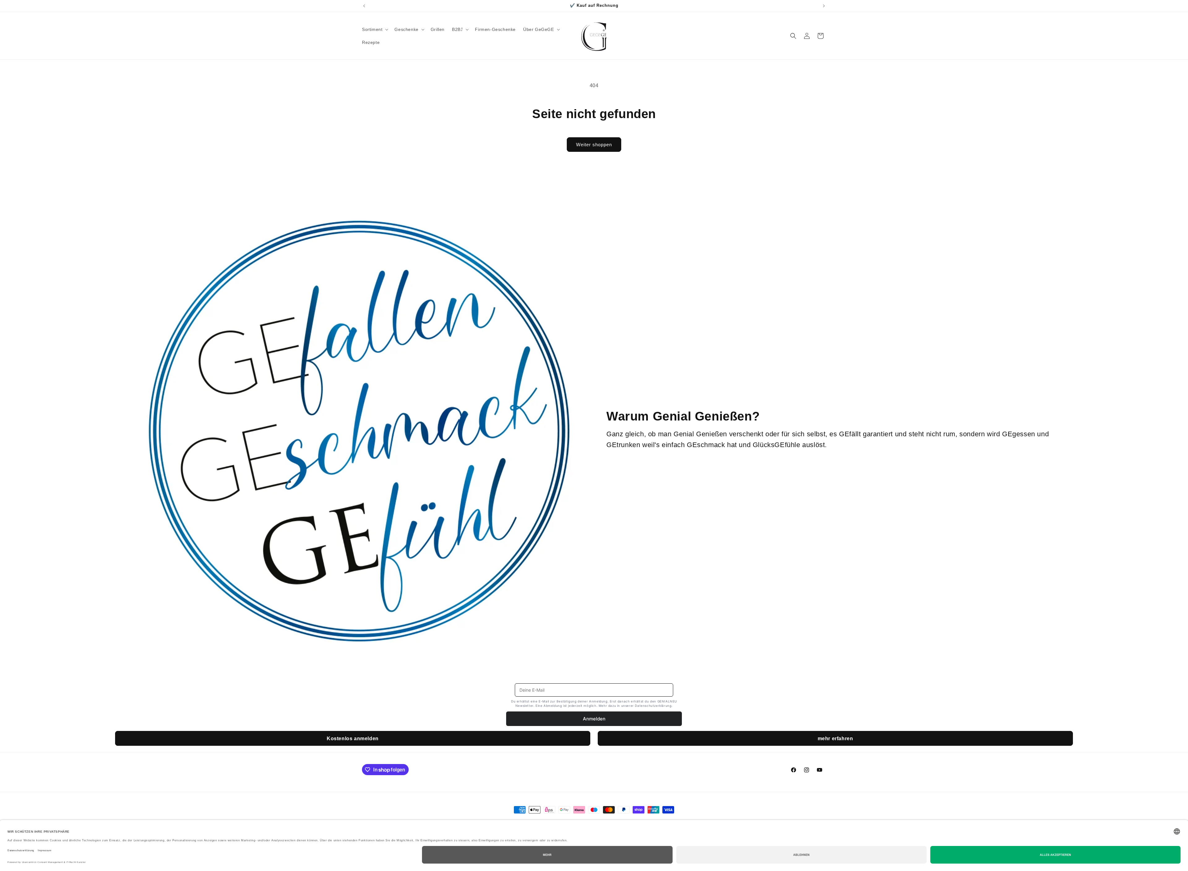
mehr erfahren (835, 738)
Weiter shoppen (594, 144)
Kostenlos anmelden (353, 738)
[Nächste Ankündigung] (824, 6)
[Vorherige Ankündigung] (364, 6)
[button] (374, 29)
